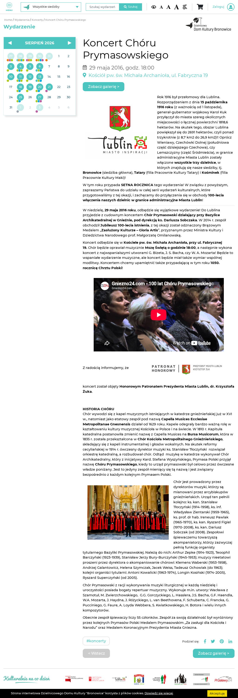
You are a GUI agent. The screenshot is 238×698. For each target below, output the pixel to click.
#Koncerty (96, 641)
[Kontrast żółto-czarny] (153, 7)
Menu (9, 10)
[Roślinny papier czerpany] (39, 108)
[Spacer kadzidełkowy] (49, 87)
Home (8, 19)
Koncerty (38, 19)
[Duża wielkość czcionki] (176, 6)
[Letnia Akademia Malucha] (11, 67)
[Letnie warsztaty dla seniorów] (30, 67)
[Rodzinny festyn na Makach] (20, 108)
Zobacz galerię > (103, 86)
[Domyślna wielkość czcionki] (161, 6)
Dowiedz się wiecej (159, 693)
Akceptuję (217, 693)
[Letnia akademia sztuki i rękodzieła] (49, 56)
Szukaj (132, 6)
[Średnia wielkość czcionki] (168, 7)
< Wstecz (96, 653)
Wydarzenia (22, 19)
